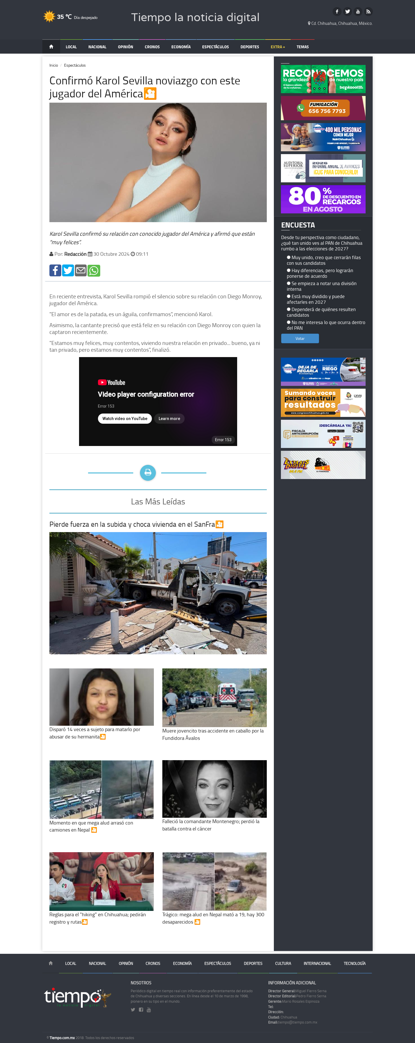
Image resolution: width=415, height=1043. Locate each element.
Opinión (125, 47)
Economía (181, 47)
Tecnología (355, 963)
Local (71, 47)
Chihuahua (282, 1017)
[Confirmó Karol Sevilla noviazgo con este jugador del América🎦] (55, 270)
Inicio (53, 65)
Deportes (250, 47)
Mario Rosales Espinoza (294, 1001)
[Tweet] (68, 270)
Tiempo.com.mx (63, 1037)
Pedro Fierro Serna (297, 995)
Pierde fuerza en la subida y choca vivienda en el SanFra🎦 (136, 524)
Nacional (97, 47)
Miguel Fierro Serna (297, 990)
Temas (303, 47)
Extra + (278, 47)
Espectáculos (215, 47)
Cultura (283, 963)
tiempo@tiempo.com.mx (292, 1022)
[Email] (81, 270)
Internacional (317, 963)
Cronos (152, 47)
